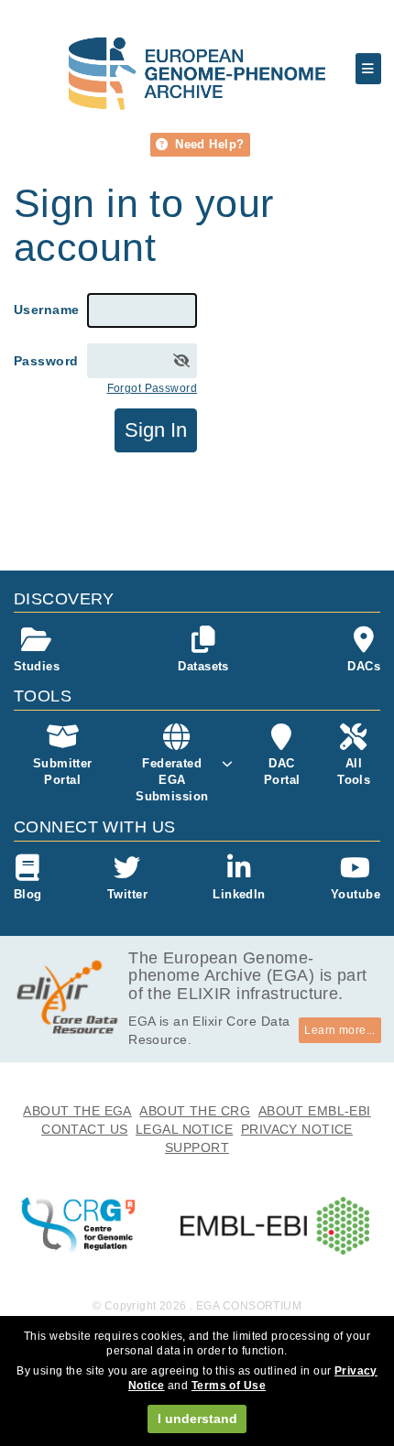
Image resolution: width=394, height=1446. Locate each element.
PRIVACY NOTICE (297, 1129)
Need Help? (208, 144)
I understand (197, 1418)
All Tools (353, 771)
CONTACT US (84, 1129)
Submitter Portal (63, 771)
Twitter (127, 894)
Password (46, 360)
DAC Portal (282, 771)
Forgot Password (152, 388)
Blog (28, 894)
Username (46, 309)
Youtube (355, 894)
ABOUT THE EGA (77, 1111)
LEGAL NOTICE (184, 1129)
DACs (363, 666)
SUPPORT (197, 1147)
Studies (37, 666)
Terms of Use (229, 1385)
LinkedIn (239, 894)
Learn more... (340, 1030)
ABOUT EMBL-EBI (314, 1111)
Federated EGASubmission (172, 779)
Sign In (156, 430)
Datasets (203, 666)
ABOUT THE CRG (194, 1111)
